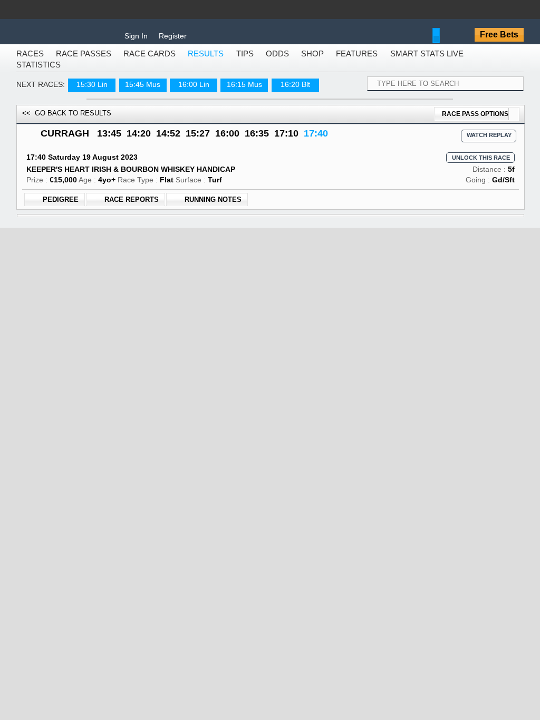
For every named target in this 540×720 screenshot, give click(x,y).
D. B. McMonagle (320, 525)
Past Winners (270, 639)
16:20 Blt (295, 91)
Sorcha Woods (316, 579)
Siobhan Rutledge (321, 334)
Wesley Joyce (315, 280)
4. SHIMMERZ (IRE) (111, 605)
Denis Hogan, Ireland (326, 264)
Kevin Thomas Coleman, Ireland (345, 427)
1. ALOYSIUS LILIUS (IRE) (124, 443)
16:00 (227, 140)
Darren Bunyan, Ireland (330, 454)
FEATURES (357, 60)
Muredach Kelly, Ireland (330, 372)
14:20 (139, 140)
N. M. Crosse (313, 253)
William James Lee (323, 443)
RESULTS (206, 60)
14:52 (168, 140)
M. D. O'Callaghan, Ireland (335, 318)
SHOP (312, 60)
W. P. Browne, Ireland (326, 563)
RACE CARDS (149, 60)
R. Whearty (310, 362)
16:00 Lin (193, 91)
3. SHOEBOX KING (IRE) (121, 416)
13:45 (109, 140)
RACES (30, 60)
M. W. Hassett (315, 308)
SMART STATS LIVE (427, 60)
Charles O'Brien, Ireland (331, 617)
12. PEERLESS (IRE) (114, 497)
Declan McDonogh (322, 389)
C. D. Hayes (312, 470)
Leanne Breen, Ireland (328, 400)
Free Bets (499, 34)
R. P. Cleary (311, 497)
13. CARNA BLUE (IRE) (119, 470)
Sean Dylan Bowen (323, 552)
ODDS (277, 60)
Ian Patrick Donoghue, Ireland (341, 535)
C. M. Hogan (313, 416)
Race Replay (434, 639)
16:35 (257, 140)
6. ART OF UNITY (107, 361)
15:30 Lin (92, 91)
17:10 (286, 140)
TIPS (245, 60)
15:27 (198, 140)
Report (101, 639)
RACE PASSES (83, 60)
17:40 (316, 140)
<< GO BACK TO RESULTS (66, 120)
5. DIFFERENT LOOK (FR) (124, 524)
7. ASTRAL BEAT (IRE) (118, 579)
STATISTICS (38, 71)
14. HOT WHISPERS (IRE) (123, 253)
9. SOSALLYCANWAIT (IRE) (128, 388)
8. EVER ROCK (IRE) (114, 280)
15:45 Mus (142, 91)
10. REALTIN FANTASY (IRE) (130, 551)
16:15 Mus (244, 91)
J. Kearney (309, 606)
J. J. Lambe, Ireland (324, 291)
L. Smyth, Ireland (319, 346)
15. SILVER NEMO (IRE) (119, 334)
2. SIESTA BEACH (109, 307)
